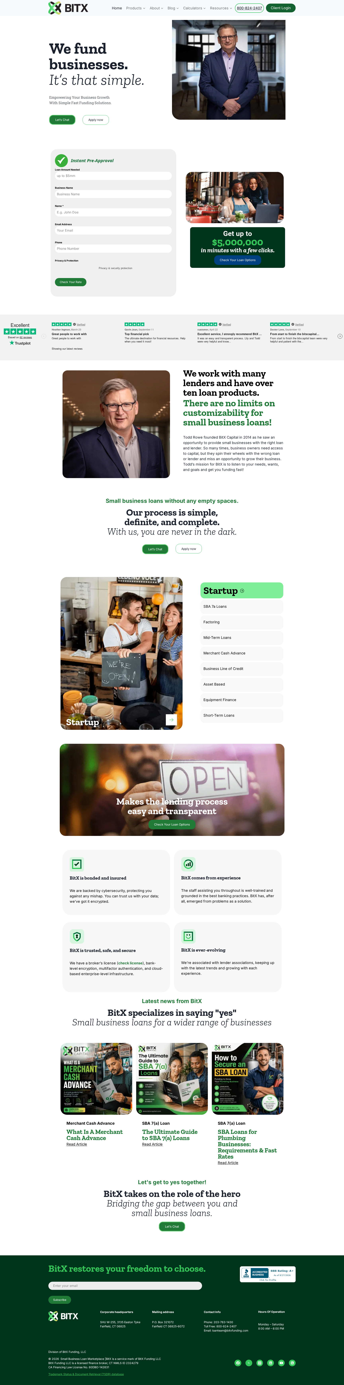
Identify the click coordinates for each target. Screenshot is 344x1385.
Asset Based (214, 684)
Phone (58, 242)
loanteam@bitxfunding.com (230, 1330)
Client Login (281, 8)
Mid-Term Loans (217, 637)
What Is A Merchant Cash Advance (94, 1135)
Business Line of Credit (223, 669)
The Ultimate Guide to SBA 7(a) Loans (169, 1135)
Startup (221, 590)
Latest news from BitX (172, 1001)
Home (117, 8)
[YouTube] (281, 1363)
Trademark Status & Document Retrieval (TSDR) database (86, 1374)
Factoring (211, 622)
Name (59, 205)
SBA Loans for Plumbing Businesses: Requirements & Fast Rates (247, 1144)
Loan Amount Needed (67, 169)
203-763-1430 (223, 1322)
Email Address (63, 224)
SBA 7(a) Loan (156, 1123)
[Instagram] (259, 1363)
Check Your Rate (71, 282)
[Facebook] (238, 1363)
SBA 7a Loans (215, 606)
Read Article (76, 1144)
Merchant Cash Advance (224, 653)
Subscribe (59, 1299)
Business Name (64, 187)
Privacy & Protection (66, 260)
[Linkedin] (270, 1363)
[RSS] (292, 1363)
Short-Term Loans (219, 715)
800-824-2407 (249, 8)
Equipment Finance (219, 700)
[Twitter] (248, 1363)
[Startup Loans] (171, 719)
